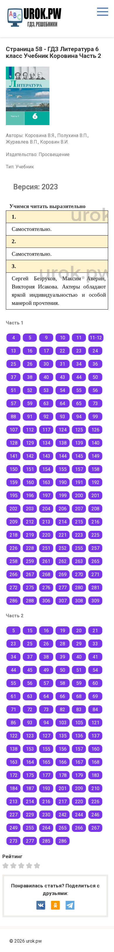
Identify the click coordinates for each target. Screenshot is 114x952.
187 (30, 788)
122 (14, 736)
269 (63, 574)
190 (63, 482)
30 (46, 364)
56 (95, 390)
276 (46, 587)
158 (95, 469)
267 (30, 574)
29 (79, 644)
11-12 (96, 338)
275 (30, 587)
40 (46, 377)
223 (79, 535)
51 (13, 390)
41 (95, 657)
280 (79, 587)
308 (79, 601)
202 (14, 509)
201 (95, 495)
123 (30, 736)
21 (95, 630)
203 (30, 509)
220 (46, 535)
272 (14, 587)
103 (63, 722)
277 (63, 587)
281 (95, 587)
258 (14, 561)
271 (95, 574)
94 (79, 416)
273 (14, 841)
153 (30, 749)
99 (95, 416)
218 (14, 535)
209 (14, 522)
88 (13, 416)
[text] (38, 865)
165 (46, 762)
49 (46, 670)
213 (46, 522)
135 (63, 736)
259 (30, 561)
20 (79, 630)
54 (62, 390)
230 (46, 815)
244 (79, 815)
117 (46, 430)
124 (63, 430)
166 (63, 762)
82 (62, 709)
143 (46, 456)
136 (79, 736)
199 (63, 495)
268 (46, 574)
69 (95, 696)
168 (95, 762)
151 (30, 469)
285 (46, 841)
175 (30, 775)
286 (14, 601)
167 (79, 762)
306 (46, 601)
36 (95, 364)
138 (63, 443)
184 (14, 788)
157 (79, 469)
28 (62, 644)
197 (46, 495)
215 (79, 522)
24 (95, 351)
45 (29, 670)
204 (46, 509)
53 (46, 390)
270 (79, 574)
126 (95, 430)
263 (79, 561)
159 (14, 482)
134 (46, 443)
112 (30, 430)
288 (30, 601)
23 (79, 351)
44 (79, 377)
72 (29, 709)
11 (79, 338)
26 (29, 364)
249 (14, 828)
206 (63, 509)
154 (46, 469)
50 (95, 377)
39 (62, 657)
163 (46, 482)
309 (95, 601)
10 (62, 338)
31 (62, 364)
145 (79, 456)
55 (79, 390)
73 (95, 403)
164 (30, 762)
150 (14, 469)
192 (95, 482)
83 (79, 709)
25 (13, 364)
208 (95, 509)
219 (30, 535)
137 (95, 736)
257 (95, 548)
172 (14, 775)
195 (14, 495)
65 (79, 403)
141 (14, 456)
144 (63, 456)
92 (46, 416)
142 (30, 456)
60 (95, 683)
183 (95, 775)
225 (95, 535)
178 (63, 775)
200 (79, 495)
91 (29, 416)
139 (79, 443)
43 (62, 377)
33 (95, 644)
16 (29, 351)
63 (46, 403)
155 (63, 469)
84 (95, 709)
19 (62, 630)
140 (95, 443)
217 (63, 801)
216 (95, 522)
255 (79, 548)
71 (13, 709)
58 (62, 683)
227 (14, 815)
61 (13, 696)
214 (63, 522)
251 (46, 548)
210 (95, 788)
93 (62, 416)
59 (29, 403)
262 (63, 561)
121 (95, 722)
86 (13, 722)
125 (79, 430)
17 (46, 351)
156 (63, 749)
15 (29, 630)
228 (30, 548)
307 (63, 601)
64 (62, 403)
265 (95, 561)
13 (13, 351)
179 (79, 775)
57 (13, 403)
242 (63, 815)
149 (95, 456)
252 (63, 548)
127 (46, 736)
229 (30, 815)
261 (46, 561)
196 (30, 495)
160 (30, 482)
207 (79, 509)
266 (14, 574)
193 (46, 788)
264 (46, 828)
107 (14, 430)
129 (30, 443)
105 (79, 722)
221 (63, 535)
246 (95, 815)
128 (14, 443)
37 (13, 377)
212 (30, 522)
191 (79, 482)
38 (29, 377)
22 (62, 351)
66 (62, 696)
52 (29, 390)
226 (14, 548)
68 (79, 696)
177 (46, 775)
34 (79, 364)
